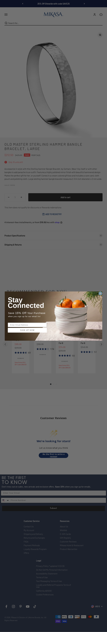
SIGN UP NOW (27, 330)
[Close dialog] (100, 293)
